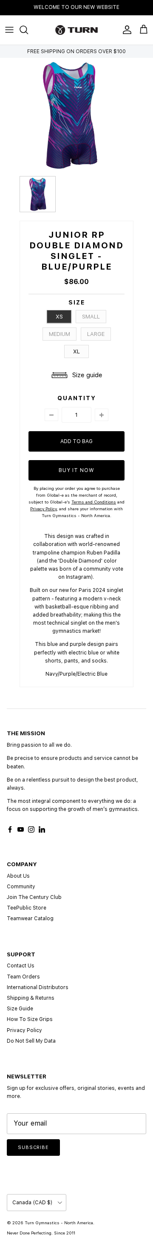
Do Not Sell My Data (31, 1041)
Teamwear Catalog (30, 918)
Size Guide (20, 1009)
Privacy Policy (24, 1030)
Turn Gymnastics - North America (59, 1222)
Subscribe (33, 1147)
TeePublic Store (26, 908)
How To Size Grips (30, 1019)
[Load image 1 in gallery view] (70, 115)
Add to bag (76, 441)
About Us (18, 876)
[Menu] (9, 29)
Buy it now (76, 470)
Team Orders (23, 977)
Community (21, 887)
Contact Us (20, 966)
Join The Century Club (34, 897)
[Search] (28, 29)
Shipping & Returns (30, 998)
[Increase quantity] (101, 415)
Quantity (76, 398)
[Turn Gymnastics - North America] (76, 30)
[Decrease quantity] (51, 415)
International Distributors (37, 987)
